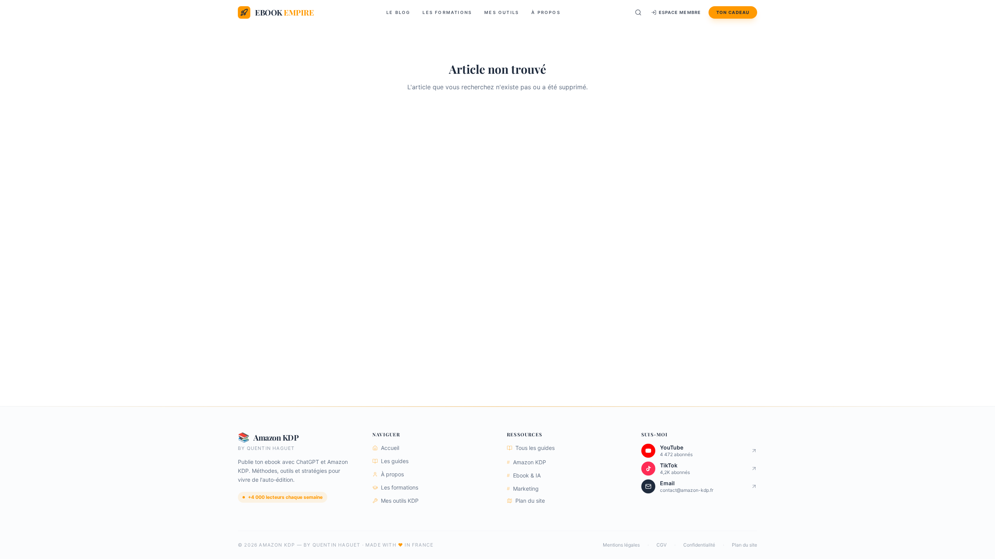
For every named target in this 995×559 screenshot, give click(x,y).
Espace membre (680, 12)
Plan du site (530, 500)
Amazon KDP (526, 462)
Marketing (523, 488)
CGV (661, 545)
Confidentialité (699, 545)
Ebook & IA (524, 475)
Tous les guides (535, 447)
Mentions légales (621, 545)
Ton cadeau (732, 12)
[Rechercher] (638, 12)
